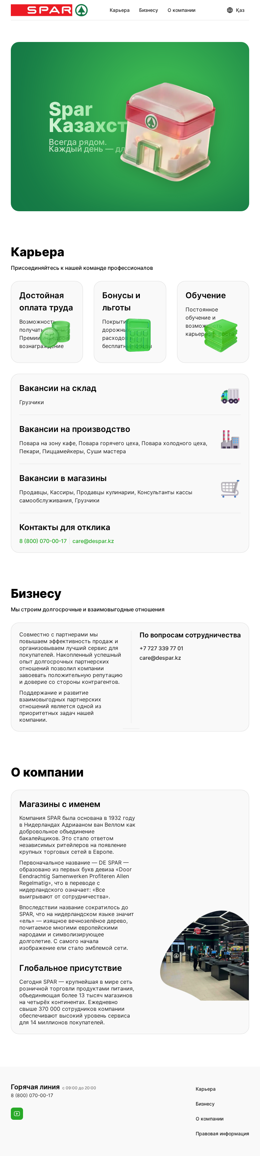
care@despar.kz (93, 541)
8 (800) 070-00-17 (43, 541)
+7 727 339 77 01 (161, 648)
